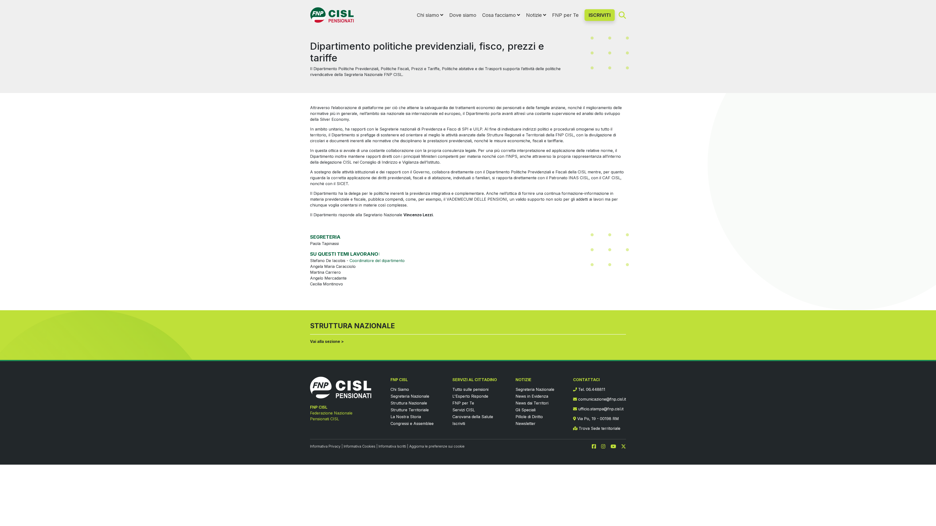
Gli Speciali (526, 409)
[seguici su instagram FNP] (605, 446)
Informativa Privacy (325, 446)
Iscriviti (458, 423)
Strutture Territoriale (409, 409)
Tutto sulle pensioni (470, 389)
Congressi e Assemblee (412, 423)
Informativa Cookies (359, 446)
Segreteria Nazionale (409, 396)
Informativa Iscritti (392, 446)
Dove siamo (462, 15)
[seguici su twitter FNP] (623, 446)
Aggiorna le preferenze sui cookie (437, 446)
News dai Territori (532, 403)
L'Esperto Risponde (470, 396)
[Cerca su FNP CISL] (622, 15)
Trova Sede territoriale (598, 428)
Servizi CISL (463, 409)
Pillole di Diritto (529, 416)
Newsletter (526, 423)
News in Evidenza (532, 396)
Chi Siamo (399, 389)
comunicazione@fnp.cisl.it (601, 399)
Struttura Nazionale (408, 403)
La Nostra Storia (405, 416)
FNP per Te (565, 15)
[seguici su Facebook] (596, 446)
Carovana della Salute (472, 416)
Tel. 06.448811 (591, 389)
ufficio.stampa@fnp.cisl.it (600, 408)
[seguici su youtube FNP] (615, 446)
